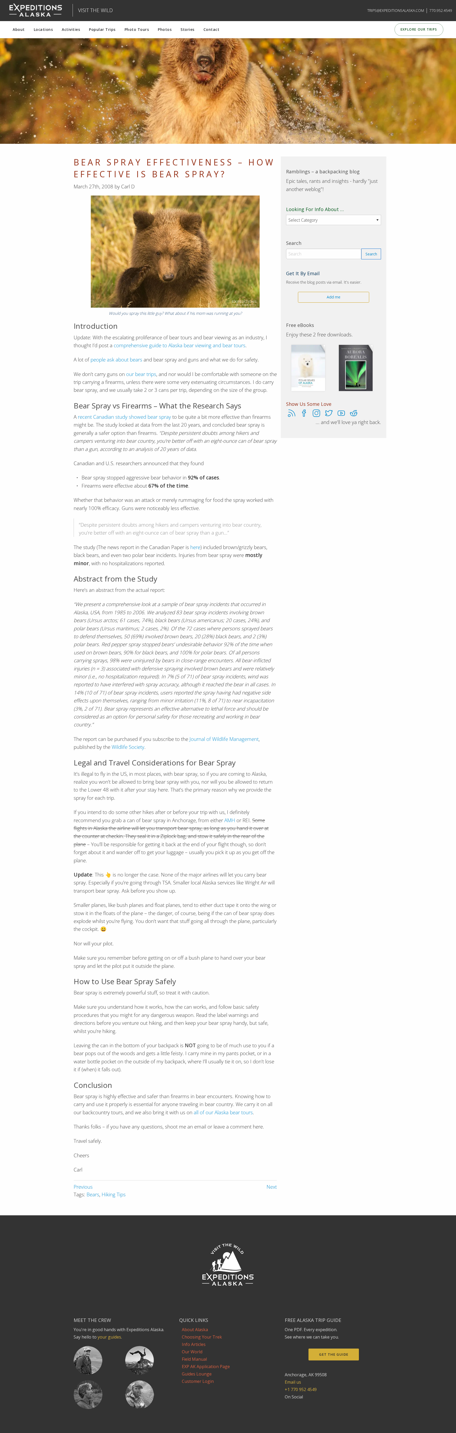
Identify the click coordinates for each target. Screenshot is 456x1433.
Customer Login (198, 1381)
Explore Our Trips (419, 29)
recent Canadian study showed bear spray (124, 416)
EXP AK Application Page (206, 1366)
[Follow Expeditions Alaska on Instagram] (316, 414)
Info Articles (194, 1344)
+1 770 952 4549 (301, 1389)
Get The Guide (333, 1354)
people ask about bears (116, 359)
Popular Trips (102, 29)
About (19, 29)
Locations (43, 29)
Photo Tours (137, 29)
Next (272, 1186)
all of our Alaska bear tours (223, 1112)
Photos (165, 29)
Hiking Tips (114, 1194)
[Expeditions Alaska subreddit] (318, 1404)
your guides (109, 1337)
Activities (71, 29)
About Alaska (195, 1329)
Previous (83, 1186)
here (195, 547)
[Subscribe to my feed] (291, 414)
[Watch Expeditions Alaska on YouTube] (341, 414)
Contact (211, 29)
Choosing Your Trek (202, 1337)
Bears (93, 1194)
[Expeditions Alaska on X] (303, 1404)
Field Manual (194, 1359)
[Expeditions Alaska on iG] (295, 1404)
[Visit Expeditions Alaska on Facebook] (304, 414)
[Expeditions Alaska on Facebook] (288, 1404)
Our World (192, 1352)
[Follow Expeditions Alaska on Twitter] (328, 414)
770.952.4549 (440, 10)
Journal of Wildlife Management (224, 739)
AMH (229, 820)
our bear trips (141, 374)
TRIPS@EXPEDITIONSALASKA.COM (395, 10)
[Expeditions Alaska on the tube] (311, 1404)
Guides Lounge (197, 1374)
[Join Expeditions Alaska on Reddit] (353, 414)
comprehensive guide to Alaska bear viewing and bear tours (179, 345)
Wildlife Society (128, 747)
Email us (293, 1382)
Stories (187, 29)
